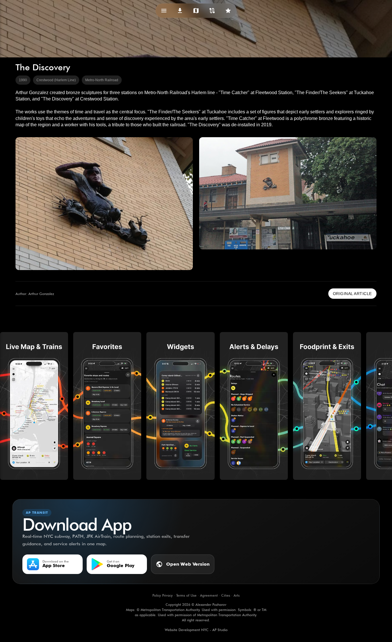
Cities (225, 595)
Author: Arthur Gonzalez (34, 294)
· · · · (196, 595)
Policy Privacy (162, 595)
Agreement (209, 595)
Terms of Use (186, 595)
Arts (237, 595)
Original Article (352, 293)
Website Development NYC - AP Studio (196, 630)
